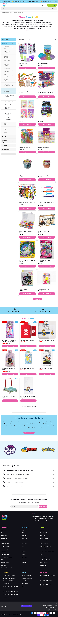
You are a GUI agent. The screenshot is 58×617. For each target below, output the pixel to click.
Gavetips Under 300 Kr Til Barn (10, 591)
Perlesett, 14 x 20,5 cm (43, 289)
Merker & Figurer (4, 141)
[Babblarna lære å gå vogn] (10, 386)
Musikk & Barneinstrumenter (47, 551)
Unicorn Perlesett (23, 289)
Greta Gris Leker (5, 543)
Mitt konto (24, 586)
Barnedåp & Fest (44, 533)
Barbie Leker (4, 535)
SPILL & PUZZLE (5, 124)
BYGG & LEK (7, 61)
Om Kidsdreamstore (26, 575)
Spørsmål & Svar (26, 581)
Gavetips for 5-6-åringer (9, 581)
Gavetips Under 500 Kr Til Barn (10, 594)
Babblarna (3, 530)
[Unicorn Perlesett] (27, 278)
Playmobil (24, 554)
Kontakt (55, 607)
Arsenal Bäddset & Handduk (27, 340)
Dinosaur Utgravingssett (24, 91)
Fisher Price (24, 538)
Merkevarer (25, 527)
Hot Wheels (24, 543)
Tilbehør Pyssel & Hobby (9, 120)
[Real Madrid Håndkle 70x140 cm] (28, 386)
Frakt (56, 605)
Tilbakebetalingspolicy (47, 605)
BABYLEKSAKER (7, 47)
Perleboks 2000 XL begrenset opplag (26, 232)
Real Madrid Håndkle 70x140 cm (28, 396)
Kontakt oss (44, 572)
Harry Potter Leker (5, 546)
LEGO (23, 546)
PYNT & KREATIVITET (6, 91)
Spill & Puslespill (44, 562)
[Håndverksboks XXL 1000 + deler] (27, 191)
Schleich (24, 562)
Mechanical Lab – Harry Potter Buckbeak (45, 232)
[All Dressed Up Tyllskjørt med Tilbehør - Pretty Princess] (10, 330)
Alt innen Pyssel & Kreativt (9, 96)
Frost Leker (3, 541)
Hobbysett (7, 99)
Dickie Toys (24, 535)
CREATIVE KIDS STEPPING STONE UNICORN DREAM (27, 261)
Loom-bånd (8, 111)
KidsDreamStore (8, 614)
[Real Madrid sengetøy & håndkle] (47, 330)
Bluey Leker (4, 538)
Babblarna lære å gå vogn (8, 396)
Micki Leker (24, 551)
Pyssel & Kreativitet (8, 12)
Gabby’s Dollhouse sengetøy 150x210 (9, 369)
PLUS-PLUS (24, 557)
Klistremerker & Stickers (9, 114)
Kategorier (5, 43)
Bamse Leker (4, 533)
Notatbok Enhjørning (23, 120)
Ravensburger (25, 559)
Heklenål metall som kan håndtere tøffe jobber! (46, 203)
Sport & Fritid (43, 565)
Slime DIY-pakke (23, 63)
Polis (41, 554)
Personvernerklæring (52, 603)
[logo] (4, 517)
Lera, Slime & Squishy (8, 108)
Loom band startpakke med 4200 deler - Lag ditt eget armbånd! (46, 91)
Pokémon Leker (4, 559)
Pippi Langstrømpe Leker (7, 557)
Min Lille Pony (4, 549)
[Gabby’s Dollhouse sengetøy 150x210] (10, 358)
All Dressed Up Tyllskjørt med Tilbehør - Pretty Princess (9, 341)
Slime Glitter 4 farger (43, 63)
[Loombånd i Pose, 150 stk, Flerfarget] (46, 249)
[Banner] (10, 450)
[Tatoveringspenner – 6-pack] (27, 136)
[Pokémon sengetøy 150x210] (28, 358)
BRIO (23, 533)
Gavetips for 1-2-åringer (9, 575)
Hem (2, 12)
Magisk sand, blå (23, 175)
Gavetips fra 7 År (7, 583)
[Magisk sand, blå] (27, 164)
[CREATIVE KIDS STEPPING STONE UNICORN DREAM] (27, 249)
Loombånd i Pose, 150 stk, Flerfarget (44, 261)
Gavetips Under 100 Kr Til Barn (10, 586)
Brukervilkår (49, 607)
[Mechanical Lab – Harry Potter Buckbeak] (46, 220)
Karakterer (4, 527)
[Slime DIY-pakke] (27, 52)
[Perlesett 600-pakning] (46, 136)
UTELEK (5, 132)
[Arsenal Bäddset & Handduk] (28, 330)
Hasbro (23, 541)
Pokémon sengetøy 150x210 (27, 368)
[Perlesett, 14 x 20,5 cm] (46, 278)
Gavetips (4, 137)
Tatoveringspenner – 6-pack (25, 147)
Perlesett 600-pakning (43, 147)
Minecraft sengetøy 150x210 (45, 368)
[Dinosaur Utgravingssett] (27, 80)
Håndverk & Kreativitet (45, 559)
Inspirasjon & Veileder (8, 597)
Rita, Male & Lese (9, 104)
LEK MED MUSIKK (6, 80)
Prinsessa (42, 557)
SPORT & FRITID (6, 128)
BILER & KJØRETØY (6, 57)
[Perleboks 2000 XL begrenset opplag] (27, 220)
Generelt (24, 572)
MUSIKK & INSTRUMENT (7, 85)
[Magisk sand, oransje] (46, 164)
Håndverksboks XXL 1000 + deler (27, 202)
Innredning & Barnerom (45, 541)
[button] (2, 4)
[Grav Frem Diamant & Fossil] (46, 109)
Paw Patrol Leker (5, 554)
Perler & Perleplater (10, 102)
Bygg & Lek (42, 535)
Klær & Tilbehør (44, 543)
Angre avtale (25, 583)
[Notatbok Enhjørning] (27, 109)
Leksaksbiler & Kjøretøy (45, 546)
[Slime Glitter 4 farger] (46, 52)
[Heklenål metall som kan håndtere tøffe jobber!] (46, 191)
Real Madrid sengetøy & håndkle (46, 340)
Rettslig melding (53, 609)
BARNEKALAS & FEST (7, 52)
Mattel (23, 549)
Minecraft (3, 551)
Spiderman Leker (5, 562)
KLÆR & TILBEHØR (6, 75)
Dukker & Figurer (44, 538)
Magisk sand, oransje (43, 175)
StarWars (3, 565)
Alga (23, 530)
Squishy (7, 117)
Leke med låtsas (44, 549)
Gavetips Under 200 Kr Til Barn (10, 589)
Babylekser (42, 530)
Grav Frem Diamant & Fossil (44, 120)
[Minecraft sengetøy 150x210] (47, 358)
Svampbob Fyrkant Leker (7, 568)
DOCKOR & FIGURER (6, 65)
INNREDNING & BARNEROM (7, 70)
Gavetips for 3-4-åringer (9, 578)
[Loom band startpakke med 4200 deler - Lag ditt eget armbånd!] (46, 80)
